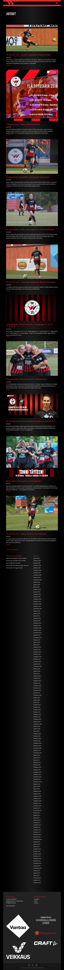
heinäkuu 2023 (37, 647)
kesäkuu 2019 (36, 765)
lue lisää (8, 65)
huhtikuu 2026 (37, 568)
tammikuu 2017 (37, 834)
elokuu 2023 (36, 644)
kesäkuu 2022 (36, 678)
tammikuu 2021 (37, 719)
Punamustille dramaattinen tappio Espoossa (17, 565)
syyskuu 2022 (36, 671)
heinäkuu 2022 (37, 676)
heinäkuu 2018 (37, 791)
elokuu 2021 (36, 702)
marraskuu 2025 (37, 580)
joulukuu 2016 (37, 837)
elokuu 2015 (36, 875)
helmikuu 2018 (37, 803)
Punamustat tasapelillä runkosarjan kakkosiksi (27, 177)
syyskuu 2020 (36, 729)
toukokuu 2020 (37, 738)
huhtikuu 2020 (37, 741)
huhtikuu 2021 (37, 712)
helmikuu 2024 (37, 630)
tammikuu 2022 (37, 690)
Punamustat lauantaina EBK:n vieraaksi (16, 560)
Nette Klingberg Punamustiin (13, 563)
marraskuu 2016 (37, 839)
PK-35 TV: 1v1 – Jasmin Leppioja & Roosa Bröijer (28, 54)
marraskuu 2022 (37, 666)
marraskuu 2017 (37, 810)
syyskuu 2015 (36, 873)
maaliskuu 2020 (37, 743)
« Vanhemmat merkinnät (12, 549)
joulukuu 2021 (37, 692)
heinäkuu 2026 (37, 560)
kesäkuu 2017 (36, 822)
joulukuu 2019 (37, 750)
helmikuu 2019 (37, 774)
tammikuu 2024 (37, 632)
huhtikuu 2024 (37, 625)
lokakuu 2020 (36, 726)
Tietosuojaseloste (10, 905)
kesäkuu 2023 (36, 649)
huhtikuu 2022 (37, 683)
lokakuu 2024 (36, 611)
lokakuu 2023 (36, 640)
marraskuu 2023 (37, 637)
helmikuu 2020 (37, 745)
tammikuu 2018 (37, 805)
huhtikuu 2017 (37, 827)
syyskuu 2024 (36, 613)
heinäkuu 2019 (37, 762)
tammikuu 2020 (37, 748)
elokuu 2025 (36, 587)
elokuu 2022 (36, 673)
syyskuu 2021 (36, 700)
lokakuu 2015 (36, 870)
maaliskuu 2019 (37, 772)
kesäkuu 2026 (36, 563)
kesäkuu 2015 (36, 880)
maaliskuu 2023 (37, 656)
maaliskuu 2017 (37, 829)
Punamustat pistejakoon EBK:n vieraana (16, 558)
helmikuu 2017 (37, 832)
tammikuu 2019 (37, 777)
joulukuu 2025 (37, 577)
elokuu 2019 (36, 760)
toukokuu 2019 (37, 767)
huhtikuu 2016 (37, 856)
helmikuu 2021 (37, 717)
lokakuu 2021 (36, 697)
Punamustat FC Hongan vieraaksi (14, 568)
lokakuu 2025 (36, 582)
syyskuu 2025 (36, 584)
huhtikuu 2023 (37, 654)
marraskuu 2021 (37, 695)
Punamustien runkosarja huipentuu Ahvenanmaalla (30, 229)
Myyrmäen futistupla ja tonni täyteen (23, 481)
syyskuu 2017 (36, 815)
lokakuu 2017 (36, 813)
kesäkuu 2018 (36, 793)
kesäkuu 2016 (36, 851)
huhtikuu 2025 (37, 596)
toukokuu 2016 (37, 854)
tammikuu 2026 (37, 575)
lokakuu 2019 (36, 755)
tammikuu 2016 (37, 863)
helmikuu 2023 (37, 659)
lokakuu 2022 (36, 668)
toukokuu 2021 (37, 709)
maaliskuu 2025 (37, 599)
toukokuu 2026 (37, 565)
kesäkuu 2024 (36, 620)
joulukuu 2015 (37, 866)
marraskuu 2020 (37, 724)
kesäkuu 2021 (36, 707)
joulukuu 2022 (37, 664)
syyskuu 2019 (36, 757)
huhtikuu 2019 (37, 769)
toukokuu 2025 (37, 594)
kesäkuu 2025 (36, 592)
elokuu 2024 (36, 616)
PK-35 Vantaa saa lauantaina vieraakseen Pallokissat (30, 421)
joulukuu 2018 (37, 779)
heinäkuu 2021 (37, 704)
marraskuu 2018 (37, 781)
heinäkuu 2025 (37, 589)
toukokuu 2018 (37, 796)
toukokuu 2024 (37, 623)
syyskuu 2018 (36, 786)
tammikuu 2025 (37, 604)
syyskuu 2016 (36, 844)
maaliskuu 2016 (37, 858)
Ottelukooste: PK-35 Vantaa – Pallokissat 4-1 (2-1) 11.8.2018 (29, 325)
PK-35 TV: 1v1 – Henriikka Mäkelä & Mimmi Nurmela (30, 282)
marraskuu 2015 (37, 868)
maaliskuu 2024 (37, 628)
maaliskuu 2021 (37, 714)
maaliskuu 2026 (37, 570)
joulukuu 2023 (37, 635)
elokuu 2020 (36, 731)
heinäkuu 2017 (37, 820)
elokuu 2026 (36, 558)
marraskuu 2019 (37, 753)
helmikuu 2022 (37, 688)
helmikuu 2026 (37, 572)
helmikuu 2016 (37, 861)
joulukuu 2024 (37, 606)
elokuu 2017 (36, 817)
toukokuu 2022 (37, 680)
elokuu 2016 (36, 846)
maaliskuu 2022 (37, 685)
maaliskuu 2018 (37, 801)
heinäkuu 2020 (37, 733)
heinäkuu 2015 (37, 878)
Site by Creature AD (38, 968)
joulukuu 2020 (37, 721)
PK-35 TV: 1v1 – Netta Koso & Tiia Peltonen (26, 533)
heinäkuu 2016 (37, 849)
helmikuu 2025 (37, 601)
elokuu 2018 (36, 789)
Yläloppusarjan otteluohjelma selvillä (23, 124)
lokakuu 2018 (36, 784)
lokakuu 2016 (36, 842)
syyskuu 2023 (36, 642)
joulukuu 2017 (37, 808)
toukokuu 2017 (37, 825)
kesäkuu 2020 (36, 736)
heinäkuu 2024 (37, 618)
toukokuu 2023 (37, 652)
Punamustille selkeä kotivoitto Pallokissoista (26, 379)
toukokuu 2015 (37, 882)
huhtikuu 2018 (37, 798)
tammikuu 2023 (37, 661)
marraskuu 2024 (37, 608)
